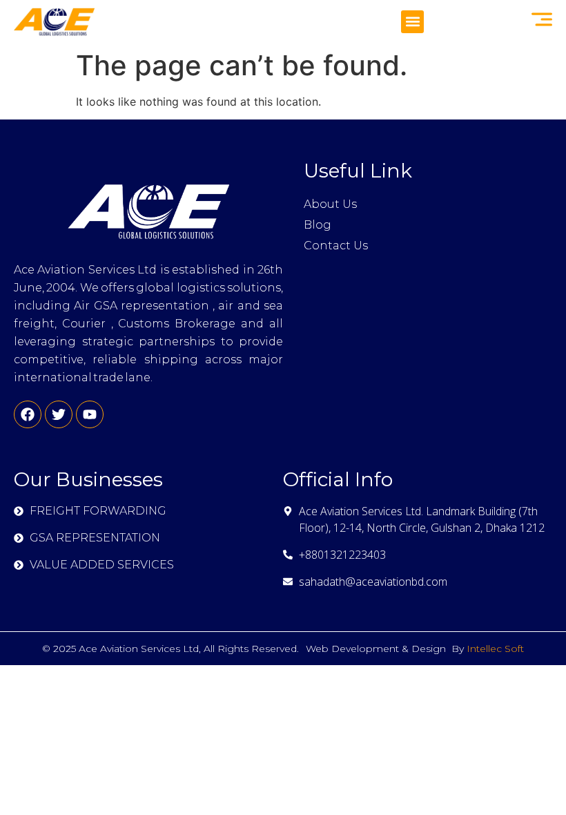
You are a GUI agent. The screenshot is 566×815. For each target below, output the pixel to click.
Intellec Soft (495, 648)
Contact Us (336, 245)
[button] (412, 21)
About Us (330, 204)
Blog (317, 224)
